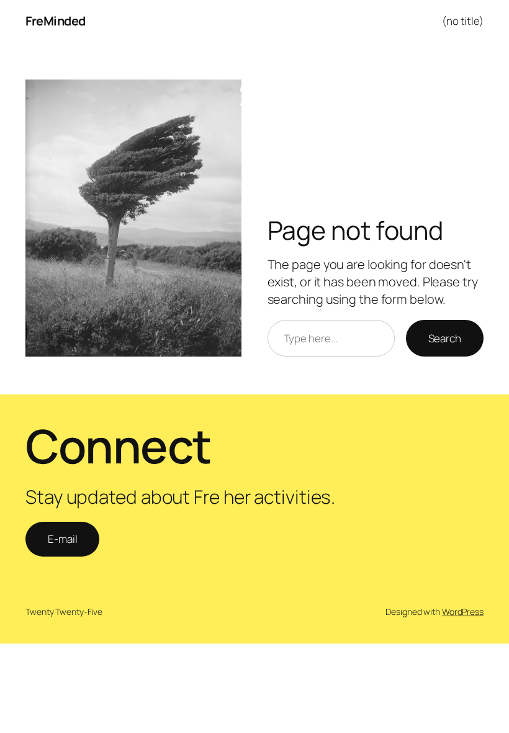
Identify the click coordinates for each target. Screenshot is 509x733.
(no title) (463, 21)
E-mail (62, 539)
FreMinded (55, 20)
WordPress (463, 611)
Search (444, 338)
